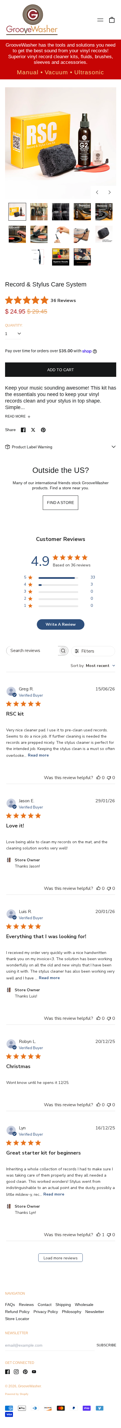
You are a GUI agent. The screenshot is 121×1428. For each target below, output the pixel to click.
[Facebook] (7, 1371)
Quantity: (14, 325)
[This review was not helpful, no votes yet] (109, 778)
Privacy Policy (45, 1311)
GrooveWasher (29, 1386)
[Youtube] (34, 1371)
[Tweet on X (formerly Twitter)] (33, 429)
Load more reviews (61, 1258)
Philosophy (71, 1311)
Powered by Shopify (16, 1394)
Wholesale (84, 1304)
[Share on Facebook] (23, 429)
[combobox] (93, 665)
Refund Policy (17, 1311)
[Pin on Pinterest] (43, 429)
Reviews (26, 1304)
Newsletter (94, 1311)
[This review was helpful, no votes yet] (98, 778)
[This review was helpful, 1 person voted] (98, 1235)
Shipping (63, 1304)
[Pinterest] (25, 1371)
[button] (111, 19)
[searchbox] (32, 650)
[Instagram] (16, 1371)
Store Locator (17, 1318)
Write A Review (61, 624)
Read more (38, 755)
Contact (44, 1304)
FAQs (10, 1304)
